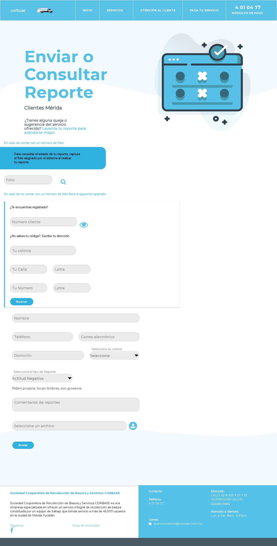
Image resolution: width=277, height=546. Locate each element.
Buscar (21, 302)
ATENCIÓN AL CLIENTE (157, 10)
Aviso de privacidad (85, 525)
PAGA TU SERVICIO (204, 10)
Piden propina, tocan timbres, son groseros (47, 388)
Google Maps (220, 503)
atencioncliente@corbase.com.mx (178, 524)
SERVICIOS (115, 10)
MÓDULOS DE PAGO (247, 13)
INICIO (87, 10)
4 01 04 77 (248, 7)
